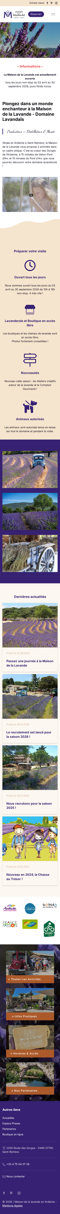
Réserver (36, 14)
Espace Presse (11, 1123)
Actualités (8, 1117)
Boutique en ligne (12, 1134)
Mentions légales (12, 1205)
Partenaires (9, 1128)
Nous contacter (15, 1176)
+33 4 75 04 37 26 (17, 1164)
